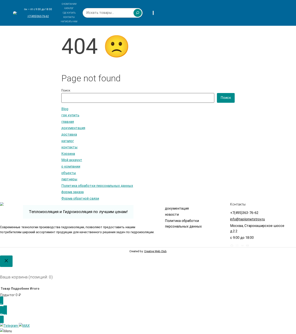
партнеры (69, 179)
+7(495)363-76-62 (38, 16)
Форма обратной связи (80, 198)
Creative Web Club (155, 251)
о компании (70, 166)
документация (73, 128)
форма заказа (72, 192)
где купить (70, 115)
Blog (64, 109)
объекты (68, 173)
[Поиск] (137, 12)
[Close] (6, 261)
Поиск (65, 90)
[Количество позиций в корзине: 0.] (153, 13)
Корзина (68, 154)
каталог (67, 141)
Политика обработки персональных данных (97, 186)
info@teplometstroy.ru (247, 219)
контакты (69, 147)
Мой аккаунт (71, 160)
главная (67, 122)
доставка (69, 134)
